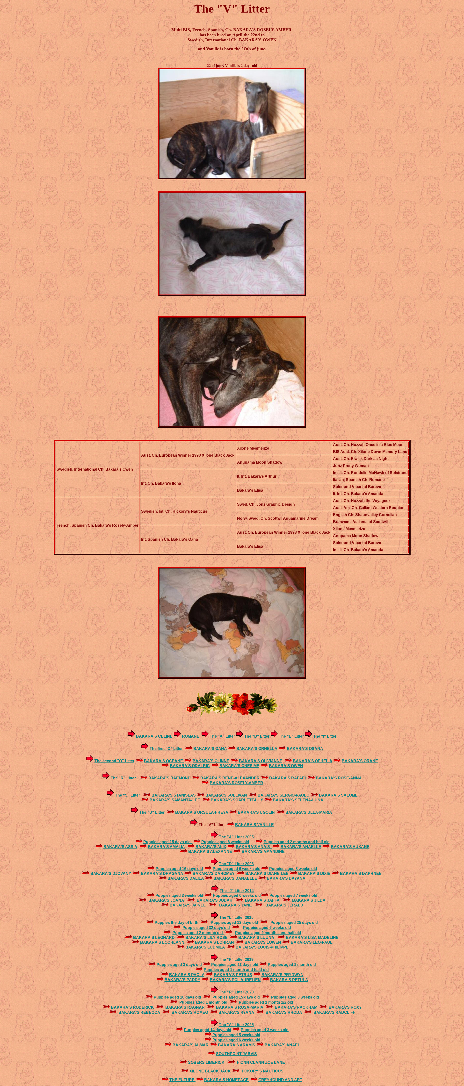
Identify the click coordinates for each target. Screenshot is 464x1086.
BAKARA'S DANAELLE (235, 878)
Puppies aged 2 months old (198, 933)
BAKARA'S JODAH (214, 900)
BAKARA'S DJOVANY (110, 873)
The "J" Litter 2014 (237, 891)
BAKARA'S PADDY (182, 980)
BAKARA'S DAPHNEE (361, 873)
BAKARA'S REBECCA (139, 1012)
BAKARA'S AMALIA (166, 847)
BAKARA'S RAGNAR (185, 1007)
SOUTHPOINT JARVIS (236, 1054)
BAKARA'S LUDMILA (205, 947)
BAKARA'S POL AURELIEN (235, 980)
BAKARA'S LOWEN (263, 942)
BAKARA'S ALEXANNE (210, 851)
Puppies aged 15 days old (168, 842)
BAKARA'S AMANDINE (263, 851)
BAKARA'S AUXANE (350, 847)
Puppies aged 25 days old (294, 923)
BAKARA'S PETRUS (233, 975)
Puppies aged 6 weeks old (225, 842)
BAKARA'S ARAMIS (236, 1045)
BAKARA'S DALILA (185, 878)
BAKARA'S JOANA (166, 900)
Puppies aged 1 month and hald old (236, 970)
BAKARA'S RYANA (236, 1012)
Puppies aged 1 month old (292, 965)
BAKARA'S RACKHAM (296, 1007)
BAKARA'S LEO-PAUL (312, 942)
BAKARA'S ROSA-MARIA (239, 1007)
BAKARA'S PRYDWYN (282, 975)
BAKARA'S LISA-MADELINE (312, 937)
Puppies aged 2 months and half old (297, 842)
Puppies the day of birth (176, 923)
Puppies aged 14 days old (207, 1030)
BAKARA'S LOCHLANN (162, 942)
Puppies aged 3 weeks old (179, 895)
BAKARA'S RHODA (284, 1012)
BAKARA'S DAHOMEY (215, 873)
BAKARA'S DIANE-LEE (267, 873)
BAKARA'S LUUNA (256, 937)
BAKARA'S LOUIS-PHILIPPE (262, 947)
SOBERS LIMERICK (206, 1062)
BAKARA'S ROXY (345, 1007)
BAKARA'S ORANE (360, 761)
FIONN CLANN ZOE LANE (260, 1062)
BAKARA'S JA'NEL (188, 905)
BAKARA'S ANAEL (282, 1045)
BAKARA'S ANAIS (254, 847)
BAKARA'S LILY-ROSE (206, 937)
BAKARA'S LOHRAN (214, 942)
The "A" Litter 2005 (236, 837)
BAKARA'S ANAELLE (301, 847)
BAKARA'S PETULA (289, 980)
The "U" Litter (152, 812)
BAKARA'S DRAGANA (162, 873)
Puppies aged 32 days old (206, 928)
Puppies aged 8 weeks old (293, 869)
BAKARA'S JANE (235, 905)
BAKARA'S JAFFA (262, 900)
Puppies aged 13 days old (234, 923)
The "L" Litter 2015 (236, 917)
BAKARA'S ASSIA (120, 847)
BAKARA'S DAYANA (286, 878)
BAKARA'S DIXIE (314, 873)
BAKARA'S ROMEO (190, 1012)
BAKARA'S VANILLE (254, 825)
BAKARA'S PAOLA (186, 975)
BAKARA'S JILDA (308, 900)
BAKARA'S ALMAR (191, 1045)
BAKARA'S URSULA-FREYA (201, 812)
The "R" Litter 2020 (236, 992)
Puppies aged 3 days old (179, 965)
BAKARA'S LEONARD (154, 937)
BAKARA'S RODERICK (132, 1007)
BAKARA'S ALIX (211, 847)
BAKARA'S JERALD (284, 905)
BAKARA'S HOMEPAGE (226, 1080)
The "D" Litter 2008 (236, 864)
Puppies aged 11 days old (234, 965)
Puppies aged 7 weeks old (293, 895)
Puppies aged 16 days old (179, 869)
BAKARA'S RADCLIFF (334, 1012)
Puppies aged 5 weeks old (236, 1035)
